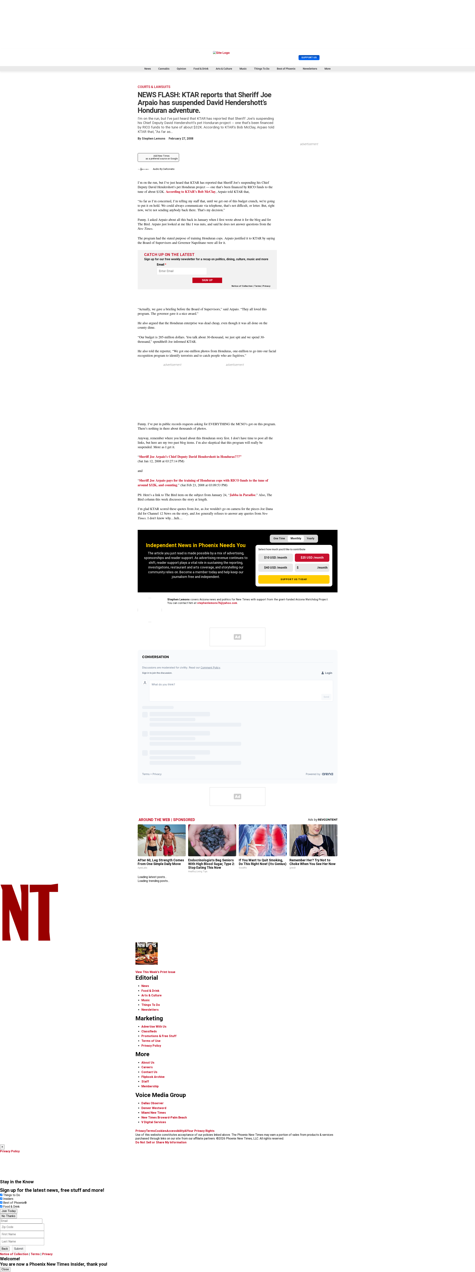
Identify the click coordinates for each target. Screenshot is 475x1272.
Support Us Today (294, 579)
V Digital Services (153, 1122)
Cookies (160, 1131)
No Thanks (8, 1216)
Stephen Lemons (153, 138)
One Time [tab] (279, 538)
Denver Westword (153, 1108)
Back (4, 1248)
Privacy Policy (151, 1045)
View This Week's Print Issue (155, 972)
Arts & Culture (224, 68)
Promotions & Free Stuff (158, 1036)
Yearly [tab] (310, 538)
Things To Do (261, 68)
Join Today (8, 1211)
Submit (18, 1248)
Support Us (309, 57)
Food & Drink (201, 68)
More (328, 68)
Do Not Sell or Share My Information (160, 1142)
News (147, 68)
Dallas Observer (152, 1103)
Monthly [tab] (296, 538)
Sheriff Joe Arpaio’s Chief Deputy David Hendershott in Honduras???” (190, 456)
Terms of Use (150, 1041)
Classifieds (149, 1031)
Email (161, 264)
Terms (257, 286)
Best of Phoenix (286, 68)
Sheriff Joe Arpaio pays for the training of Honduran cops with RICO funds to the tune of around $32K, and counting (203, 482)
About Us (147, 1062)
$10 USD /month (275, 557)
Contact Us (149, 1072)
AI (185, 1131)
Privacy (266, 286)
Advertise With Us (153, 1026)
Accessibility (175, 1131)
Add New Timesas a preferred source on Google (162, 157)
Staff (145, 1081)
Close (5, 1269)
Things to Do (11, 1195)
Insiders (8, 1199)
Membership (150, 1086)
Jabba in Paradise (242, 494)
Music (243, 68)
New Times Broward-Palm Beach (164, 1117)
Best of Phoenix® (15, 1202)
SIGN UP (207, 280)
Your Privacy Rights (200, 1131)
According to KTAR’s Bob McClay (191, 191)
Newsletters (310, 68)
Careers (147, 1067)
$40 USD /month (275, 567)
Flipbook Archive (153, 1077)
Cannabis (163, 68)
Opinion (181, 68)
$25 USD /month (312, 557)
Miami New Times (153, 1112)
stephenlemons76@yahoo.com (217, 603)
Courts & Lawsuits (154, 87)
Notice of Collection (242, 286)
